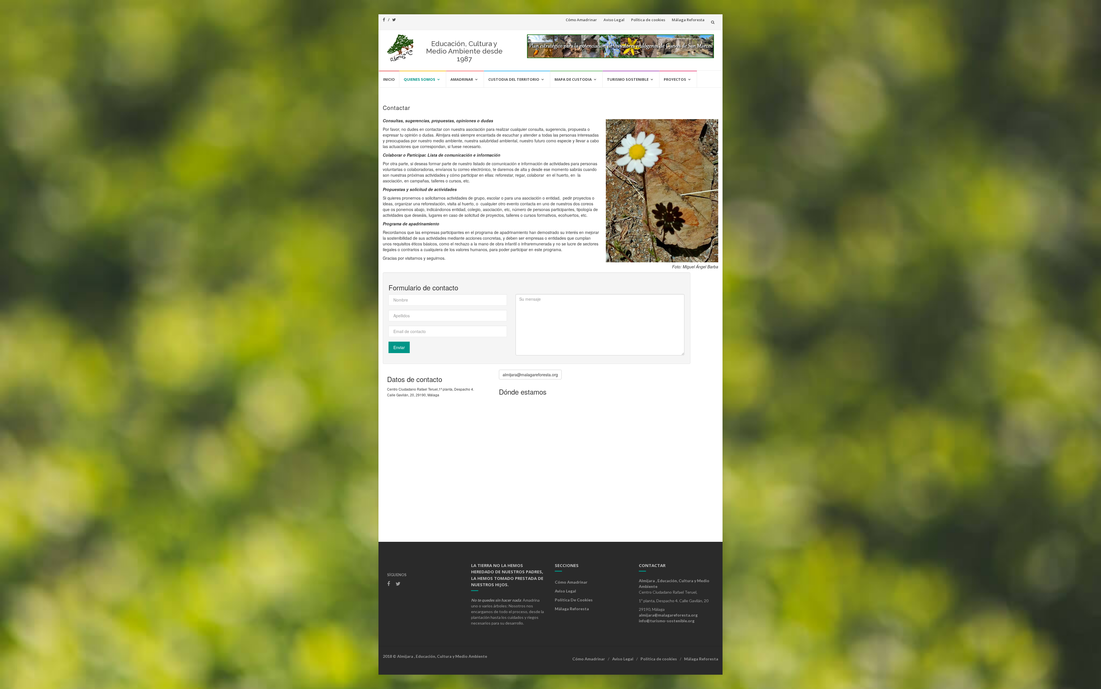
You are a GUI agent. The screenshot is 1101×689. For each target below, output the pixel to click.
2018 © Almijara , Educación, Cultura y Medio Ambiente (435, 656)
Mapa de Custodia (573, 79)
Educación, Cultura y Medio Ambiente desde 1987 (464, 51)
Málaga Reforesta (688, 19)
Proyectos (675, 79)
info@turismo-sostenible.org (666, 620)
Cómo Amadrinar (581, 19)
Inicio (389, 79)
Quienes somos (419, 79)
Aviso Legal (614, 19)
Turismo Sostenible (628, 79)
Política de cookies (648, 19)
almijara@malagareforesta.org (530, 374)
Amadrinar (461, 79)
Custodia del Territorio (513, 79)
